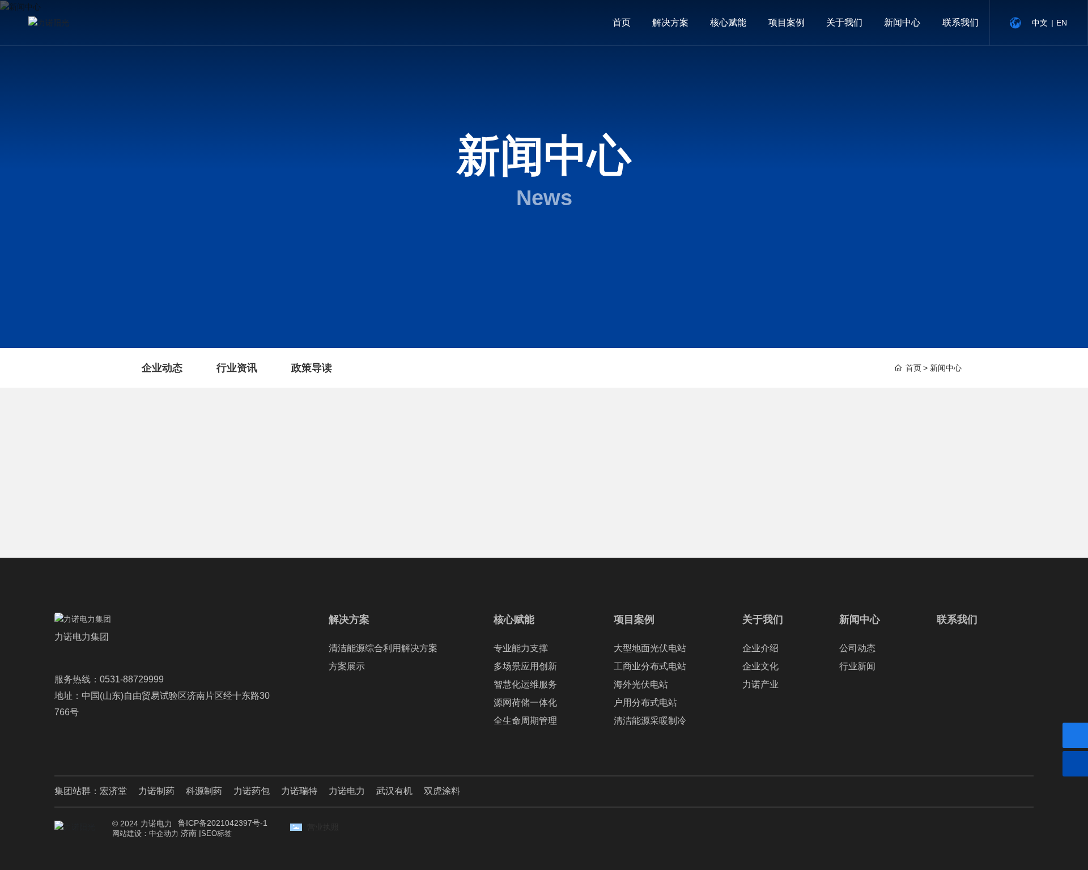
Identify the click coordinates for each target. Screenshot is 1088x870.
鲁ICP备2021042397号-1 (222, 822)
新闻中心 (544, 155)
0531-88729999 (132, 679)
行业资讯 (236, 368)
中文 (1040, 22)
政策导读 (311, 368)
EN (1061, 22)
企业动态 (162, 368)
